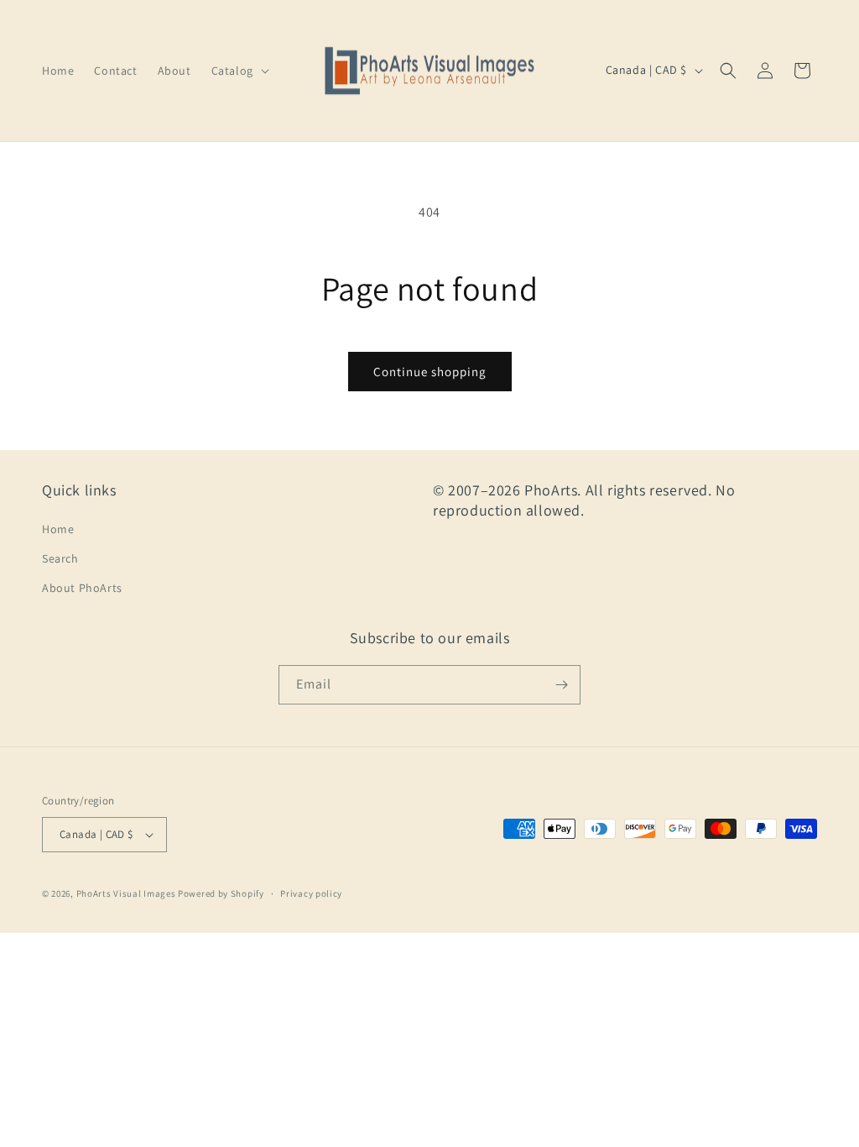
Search (60, 558)
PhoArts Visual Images (126, 893)
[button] (238, 70)
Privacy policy (311, 893)
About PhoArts (82, 587)
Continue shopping (430, 372)
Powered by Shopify (221, 893)
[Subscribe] (561, 684)
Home (58, 529)
